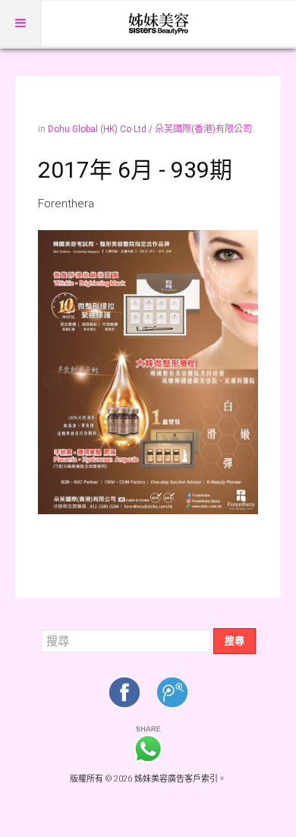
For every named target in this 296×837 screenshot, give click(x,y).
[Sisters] (159, 24)
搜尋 (234, 640)
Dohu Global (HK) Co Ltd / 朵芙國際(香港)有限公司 (150, 129)
